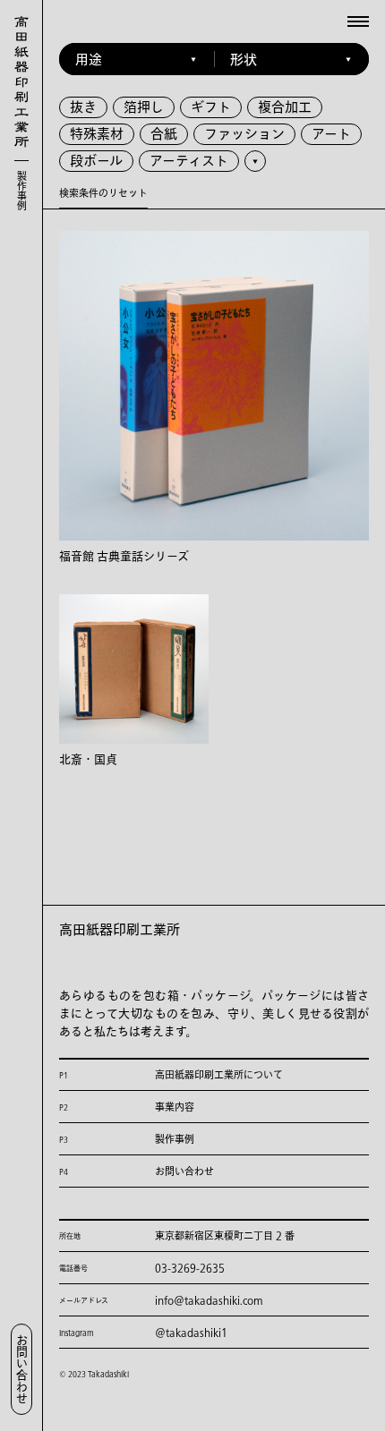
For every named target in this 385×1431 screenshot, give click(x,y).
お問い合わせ (22, 1369)
